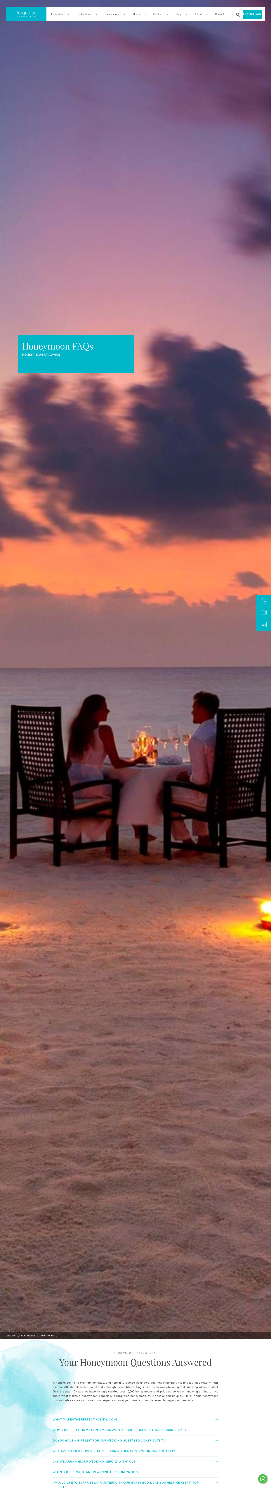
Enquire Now (252, 14)
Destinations (84, 14)
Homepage (11, 1336)
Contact (219, 14)
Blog (178, 14)
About (198, 14)
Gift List (157, 14)
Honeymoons (112, 14)
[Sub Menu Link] (67, 14)
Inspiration (57, 14)
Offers (136, 14)
